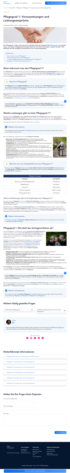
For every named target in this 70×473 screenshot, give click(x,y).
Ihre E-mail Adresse (8, 406)
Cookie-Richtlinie (51, 451)
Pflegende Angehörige (21, 202)
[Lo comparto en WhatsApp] (43, 339)
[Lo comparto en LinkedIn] (31, 339)
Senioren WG (9, 158)
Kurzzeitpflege (36, 122)
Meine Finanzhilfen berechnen (37, 452)
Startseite (5, 8)
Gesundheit (12, 8)
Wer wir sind (36, 449)
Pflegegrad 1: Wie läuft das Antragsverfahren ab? (19, 61)
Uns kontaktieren (37, 456)
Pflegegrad (19, 8)
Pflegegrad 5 (41, 295)
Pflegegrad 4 (32, 295)
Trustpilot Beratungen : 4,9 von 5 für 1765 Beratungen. (35, 465)
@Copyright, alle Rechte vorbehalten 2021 (35, 468)
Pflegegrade (54, 45)
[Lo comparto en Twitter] (39, 339)
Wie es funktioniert (37, 3)
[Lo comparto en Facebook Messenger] (35, 339)
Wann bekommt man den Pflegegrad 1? (17, 56)
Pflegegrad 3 (25, 295)
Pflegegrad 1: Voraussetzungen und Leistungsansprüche (37, 8)
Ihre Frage (5, 413)
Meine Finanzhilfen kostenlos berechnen (35, 471)
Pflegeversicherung (23, 98)
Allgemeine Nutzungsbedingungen (52, 454)
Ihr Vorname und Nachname (10, 398)
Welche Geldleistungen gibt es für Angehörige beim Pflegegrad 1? (25, 59)
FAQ (34, 454)
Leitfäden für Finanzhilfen (24, 450)
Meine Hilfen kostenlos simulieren (55, 3)
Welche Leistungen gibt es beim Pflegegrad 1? (18, 57)
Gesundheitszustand (52, 74)
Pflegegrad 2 (18, 295)
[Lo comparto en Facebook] (27, 339)
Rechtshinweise (50, 449)
